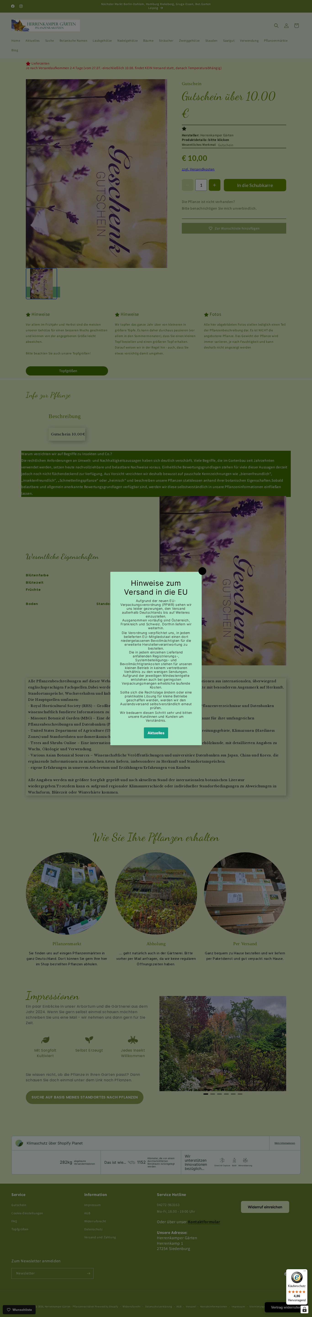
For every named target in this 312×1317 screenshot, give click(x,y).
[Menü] (304, 1272)
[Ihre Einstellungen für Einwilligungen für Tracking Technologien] (304, 1309)
